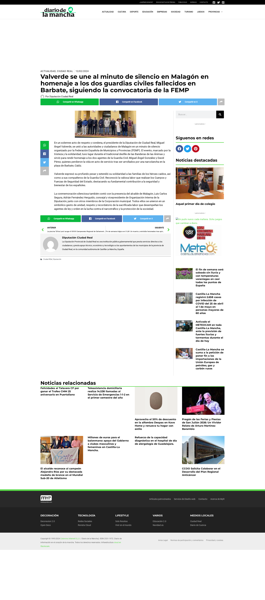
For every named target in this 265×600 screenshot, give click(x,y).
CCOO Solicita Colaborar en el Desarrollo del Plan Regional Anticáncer (201, 471)
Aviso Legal (163, 540)
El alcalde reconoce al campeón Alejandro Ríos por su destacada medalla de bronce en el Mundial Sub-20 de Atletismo (61, 473)
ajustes (136, 596)
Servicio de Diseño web (184, 499)
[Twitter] (218, 2)
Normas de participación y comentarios (187, 540)
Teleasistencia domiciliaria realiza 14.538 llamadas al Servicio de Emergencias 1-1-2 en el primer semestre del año (108, 393)
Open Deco (45, 525)
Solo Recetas (121, 521)
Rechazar (176, 595)
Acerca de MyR (217, 499)
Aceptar (158, 595)
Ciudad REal (47, 259)
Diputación (57, 259)
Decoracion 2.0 (47, 521)
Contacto (204, 2)
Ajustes (195, 595)
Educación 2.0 (159, 521)
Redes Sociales (85, 521)
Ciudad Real (65, 71)
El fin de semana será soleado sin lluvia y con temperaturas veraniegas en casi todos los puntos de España (209, 277)
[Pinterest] (223, 2)
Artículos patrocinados (160, 499)
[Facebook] (214, 2)
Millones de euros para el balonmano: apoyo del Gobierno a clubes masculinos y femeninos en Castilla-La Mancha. (108, 444)
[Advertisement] (132, 42)
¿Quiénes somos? (146, 2)
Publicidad (182, 2)
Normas (193, 2)
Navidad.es (158, 525)
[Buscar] (220, 114)
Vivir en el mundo (123, 525)
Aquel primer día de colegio (195, 204)
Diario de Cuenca (198, 525)
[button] (221, 12)
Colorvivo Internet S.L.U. (70, 539)
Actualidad (48, 71)
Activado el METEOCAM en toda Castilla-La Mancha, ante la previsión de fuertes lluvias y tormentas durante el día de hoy (209, 331)
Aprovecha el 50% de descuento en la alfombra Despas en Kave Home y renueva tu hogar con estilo (155, 424)
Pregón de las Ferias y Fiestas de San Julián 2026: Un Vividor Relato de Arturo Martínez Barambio (201, 424)
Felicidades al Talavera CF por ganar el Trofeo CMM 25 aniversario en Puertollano (59, 391)
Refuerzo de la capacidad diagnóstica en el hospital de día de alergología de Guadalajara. (156, 440)
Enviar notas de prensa (165, 2)
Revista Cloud (84, 525)
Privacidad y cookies (214, 540)
